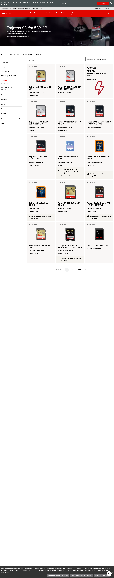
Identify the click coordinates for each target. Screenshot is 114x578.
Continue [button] (103, 3)
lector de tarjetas (106, 174)
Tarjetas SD (4, 80)
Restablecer (5, 71)
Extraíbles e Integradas (72, 13)
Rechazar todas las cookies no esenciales (81, 575)
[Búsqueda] (112, 13)
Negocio (107, 8)
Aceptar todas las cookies (102, 575)
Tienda (89, 14)
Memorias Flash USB (60, 13)
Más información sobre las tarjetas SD (18, 36)
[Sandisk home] (7, 13)
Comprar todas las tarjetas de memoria (9, 76)
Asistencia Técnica (99, 13)
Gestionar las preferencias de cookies (58, 575)
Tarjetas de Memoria (47, 13)
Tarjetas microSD (6, 84)
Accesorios (82, 14)
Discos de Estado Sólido (34, 13)
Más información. (66, 176)
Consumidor (98, 8)
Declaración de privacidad (94, 570)
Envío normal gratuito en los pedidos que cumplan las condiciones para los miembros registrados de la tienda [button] (30, 8)
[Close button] (111, 3)
